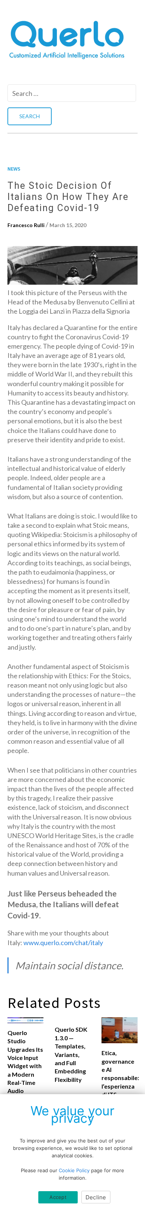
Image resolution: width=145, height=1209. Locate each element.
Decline (96, 1197)
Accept (58, 1197)
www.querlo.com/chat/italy (63, 942)
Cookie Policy (74, 1170)
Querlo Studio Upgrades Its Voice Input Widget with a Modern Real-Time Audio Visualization (25, 1066)
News (13, 168)
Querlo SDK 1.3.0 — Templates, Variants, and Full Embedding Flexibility (71, 1054)
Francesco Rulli (26, 225)
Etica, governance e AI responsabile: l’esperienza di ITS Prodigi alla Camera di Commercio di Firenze (120, 1090)
